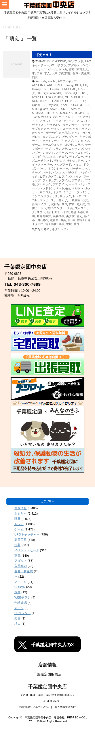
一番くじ (61, 200)
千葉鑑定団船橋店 (47, 674)
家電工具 (82, 69)
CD (85, 85)
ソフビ (36, 156)
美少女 (70, 216)
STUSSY (37, 113)
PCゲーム (71, 101)
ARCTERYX (55, 85)
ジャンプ (77, 148)
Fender (54, 89)
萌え (79, 216)
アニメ (57, 121)
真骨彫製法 (44, 216)
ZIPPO (76, 117)
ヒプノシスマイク (70, 176)
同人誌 (80, 204)
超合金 (54, 220)
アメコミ (69, 121)
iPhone (67, 93)
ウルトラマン (81, 128)
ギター (73, 136)
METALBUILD (74, 97)
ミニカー (69, 192)
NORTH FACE (41, 101)
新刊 (50, 212)
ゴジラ (68, 144)
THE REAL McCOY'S (59, 113)
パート (46, 172)
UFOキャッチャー (27, 534)
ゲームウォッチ (52, 144)
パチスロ (72, 172)
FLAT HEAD (68, 89)
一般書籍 (74, 200)
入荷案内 (20, 566)
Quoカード (39, 105)
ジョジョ (48, 152)
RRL (87, 105)
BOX (78, 85)
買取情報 (65, 73)
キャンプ (67, 140)
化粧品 (55, 204)
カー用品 (64, 132)
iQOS (76, 93)
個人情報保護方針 (65, 707)
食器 (61, 224)
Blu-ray (69, 85)
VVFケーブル (61, 117)
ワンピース (47, 200)
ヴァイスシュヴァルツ (46, 124)
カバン (76, 132)
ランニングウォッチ (45, 196)
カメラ (86, 132)
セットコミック (79, 152)
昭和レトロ (62, 212)
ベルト (76, 188)
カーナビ (51, 132)
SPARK (76, 109)
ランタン (82, 192)
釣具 (35, 77)
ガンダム (48, 136)
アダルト (74, 65)
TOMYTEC (81, 113)
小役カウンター (55, 208)
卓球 (64, 204)
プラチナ (77, 180)
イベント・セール (26, 550)
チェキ (63, 156)
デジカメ (59, 160)
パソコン (58, 172)
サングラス (63, 148)
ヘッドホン (47, 188)
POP (82, 101)
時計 (73, 212)
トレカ (63, 69)
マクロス (45, 192)
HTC (39, 93)
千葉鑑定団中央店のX (52, 644)
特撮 (81, 212)
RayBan (53, 105)
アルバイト (83, 121)
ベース (73, 184)
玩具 (54, 73)
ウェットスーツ (61, 128)
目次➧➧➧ (43, 54)
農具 (63, 220)
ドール (82, 160)
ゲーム (52, 69)
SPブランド (75, 61)
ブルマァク (44, 184)
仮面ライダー (40, 204)
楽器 (39, 73)
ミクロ (57, 192)
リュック (65, 196)
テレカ (71, 160)
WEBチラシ (58, 65)
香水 (76, 224)
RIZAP (64, 105)
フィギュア (49, 180)
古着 (72, 69)
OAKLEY (57, 101)
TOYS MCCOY (41, 117)
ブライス (64, 180)
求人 (47, 73)
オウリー (38, 132)
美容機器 (58, 216)
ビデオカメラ (48, 176)
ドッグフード (62, 164)
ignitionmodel (52, 93)
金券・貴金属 (81, 73)
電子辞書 (51, 224)
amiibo (52, 81)
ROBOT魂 (76, 105)
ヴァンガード (71, 124)
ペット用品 (63, 188)
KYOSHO (38, 97)
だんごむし (49, 156)
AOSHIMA (39, 85)
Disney (36, 89)
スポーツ (61, 152)
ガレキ (36, 136)
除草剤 (81, 220)
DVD (45, 89)
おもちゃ (20, 513)
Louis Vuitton (54, 97)
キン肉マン (82, 140)
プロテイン (60, 184)
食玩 (69, 224)
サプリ (49, 148)
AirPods (41, 81)
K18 (84, 93)
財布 (45, 220)
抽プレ (41, 212)
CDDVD (61, 61)
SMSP (65, 109)
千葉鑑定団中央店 (47, 686)
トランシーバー (58, 168)
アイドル (20, 582)
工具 (70, 208)
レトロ (77, 196)
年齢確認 (20, 602)
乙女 (85, 200)
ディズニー (76, 156)
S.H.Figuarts (40, 109)
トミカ (77, 164)
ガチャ (19, 608)
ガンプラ (61, 136)
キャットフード (50, 140)
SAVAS (54, 109)
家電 (17, 555)
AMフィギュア (67, 81)
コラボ (79, 144)
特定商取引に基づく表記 (34, 707)
